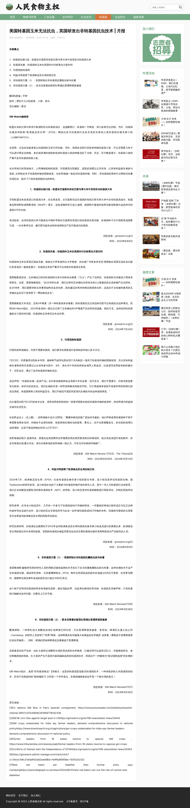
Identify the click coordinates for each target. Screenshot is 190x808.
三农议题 (49, 17)
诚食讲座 (138, 17)
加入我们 (35, 795)
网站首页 (10, 795)
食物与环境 (29, 17)
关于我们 (23, 795)
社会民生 (120, 17)
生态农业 (86, 17)
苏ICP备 (84, 801)
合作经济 (67, 17)
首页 (12, 17)
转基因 (103, 17)
